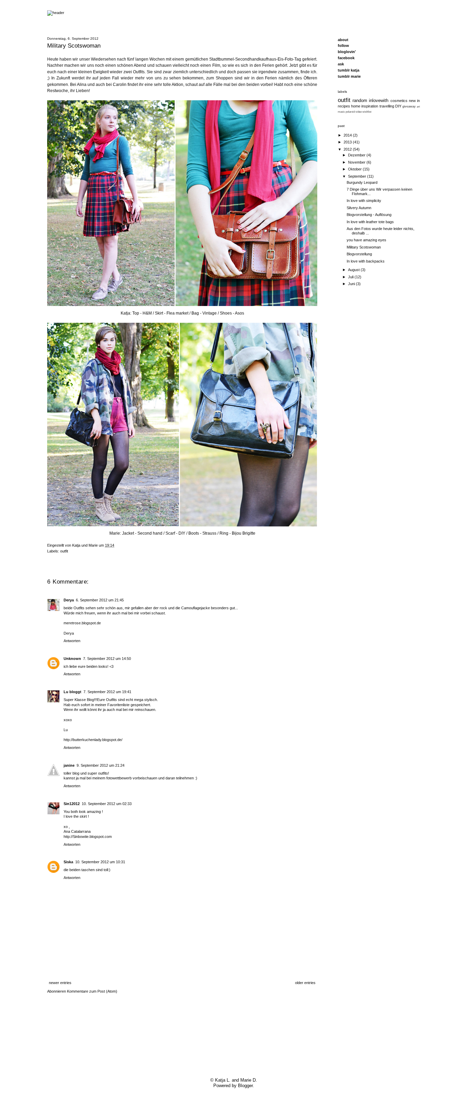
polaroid (350, 111)
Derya (69, 600)
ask (341, 64)
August (354, 270)
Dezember (357, 155)
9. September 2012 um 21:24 (100, 765)
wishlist (366, 111)
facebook (346, 58)
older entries (305, 983)
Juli (351, 277)
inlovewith (378, 100)
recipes (344, 106)
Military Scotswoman (364, 247)
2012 (348, 149)
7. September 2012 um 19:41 (107, 692)
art (418, 106)
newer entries (60, 983)
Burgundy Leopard (362, 182)
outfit (64, 551)
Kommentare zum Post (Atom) (92, 991)
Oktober (355, 169)
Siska (68, 862)
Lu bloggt (72, 692)
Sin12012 (72, 804)
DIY (398, 106)
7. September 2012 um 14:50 (107, 659)
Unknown (72, 659)
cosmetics (399, 101)
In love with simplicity (364, 201)
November (357, 162)
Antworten (72, 641)
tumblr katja (348, 70)
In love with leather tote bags (370, 222)
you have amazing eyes (366, 240)
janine (69, 765)
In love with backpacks (366, 261)
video (359, 111)
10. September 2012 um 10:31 (100, 862)
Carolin (119, 84)
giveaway (409, 106)
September (357, 176)
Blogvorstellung (359, 254)
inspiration (369, 106)
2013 (348, 142)
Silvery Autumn (359, 208)
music (341, 111)
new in (414, 101)
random (359, 100)
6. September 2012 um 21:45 (100, 600)
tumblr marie (349, 76)
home (355, 106)
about (343, 40)
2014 (348, 135)
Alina (81, 84)
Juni (352, 284)
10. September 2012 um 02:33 (107, 804)
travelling (386, 106)
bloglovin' (347, 52)
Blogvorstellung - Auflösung (369, 215)
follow (343, 45)
